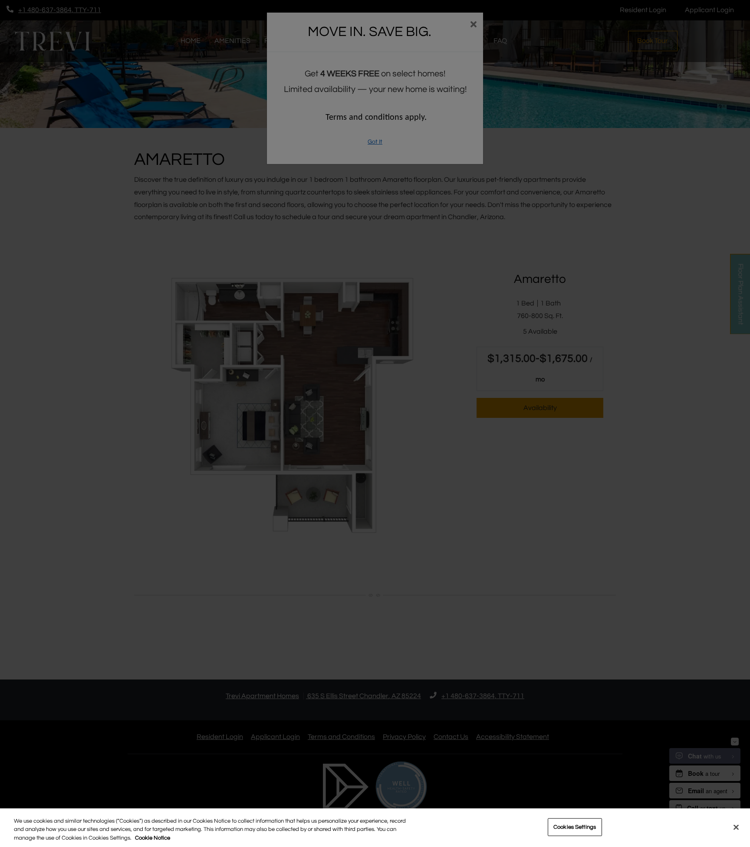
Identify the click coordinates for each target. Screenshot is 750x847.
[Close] (736, 827)
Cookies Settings (574, 827)
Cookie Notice (152, 838)
